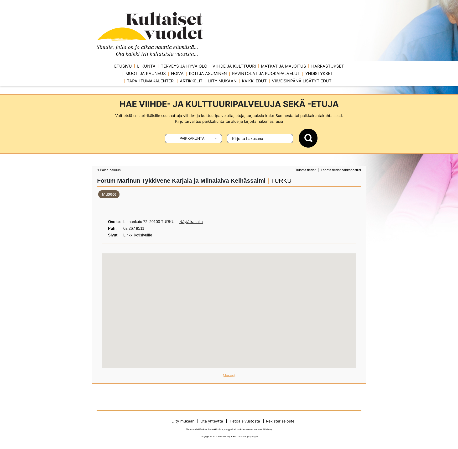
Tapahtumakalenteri (151, 81)
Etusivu (123, 66)
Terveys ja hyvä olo (184, 66)
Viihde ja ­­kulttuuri (234, 66)
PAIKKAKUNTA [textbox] (192, 138)
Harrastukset (327, 66)
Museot (109, 194)
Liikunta (146, 66)
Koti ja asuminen (208, 73)
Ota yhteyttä (211, 421)
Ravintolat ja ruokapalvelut (266, 73)
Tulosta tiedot (305, 170)
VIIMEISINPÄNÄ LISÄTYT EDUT (302, 81)
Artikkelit (191, 81)
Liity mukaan (222, 81)
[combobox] (193, 138)
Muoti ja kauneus (145, 73)
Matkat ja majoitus (283, 66)
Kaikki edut (254, 81)
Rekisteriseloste (280, 421)
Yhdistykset (319, 73)
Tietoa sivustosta (244, 421)
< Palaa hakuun (109, 170)
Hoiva (177, 73)
